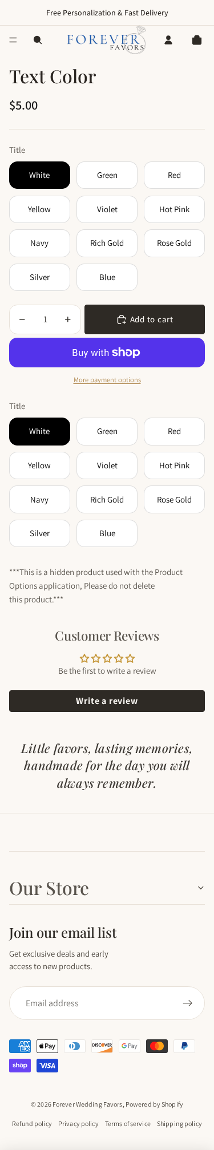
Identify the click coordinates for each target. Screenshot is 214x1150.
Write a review (107, 701)
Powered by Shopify (154, 1104)
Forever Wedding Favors (88, 1104)
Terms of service (128, 1123)
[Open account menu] (168, 40)
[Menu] (13, 40)
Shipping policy (179, 1123)
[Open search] (37, 40)
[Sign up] (188, 1003)
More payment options (107, 379)
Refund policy (32, 1123)
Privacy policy (78, 1123)
